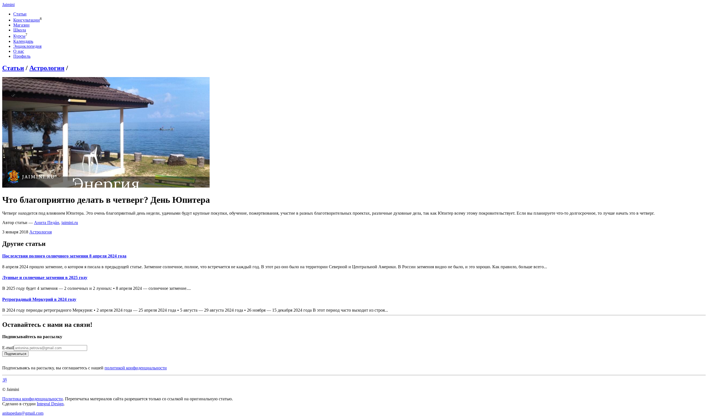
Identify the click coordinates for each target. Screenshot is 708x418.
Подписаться (15, 354)
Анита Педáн (46, 222)
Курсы (19, 36)
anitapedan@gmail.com (22, 413)
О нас (18, 51)
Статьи (20, 14)
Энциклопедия (27, 46)
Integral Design (50, 403)
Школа (19, 30)
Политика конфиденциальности (32, 398)
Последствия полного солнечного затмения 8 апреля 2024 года (64, 256)
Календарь (23, 41)
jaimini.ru (69, 222)
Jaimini (8, 4)
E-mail (8, 347)
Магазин (21, 25)
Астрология (46, 68)
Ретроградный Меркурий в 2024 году (39, 299)
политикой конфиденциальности (136, 368)
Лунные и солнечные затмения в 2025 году (44, 277)
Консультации (26, 20)
